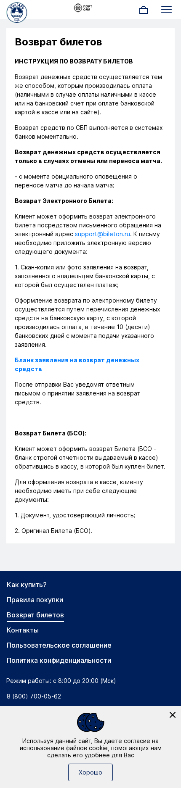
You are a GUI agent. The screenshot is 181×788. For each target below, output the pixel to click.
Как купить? (27, 584)
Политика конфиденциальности (59, 660)
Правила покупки (35, 600)
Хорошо (90, 772)
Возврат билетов (35, 615)
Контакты (23, 630)
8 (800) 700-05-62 (34, 696)
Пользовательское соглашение (59, 645)
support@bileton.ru (102, 233)
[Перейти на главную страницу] (16, 12)
